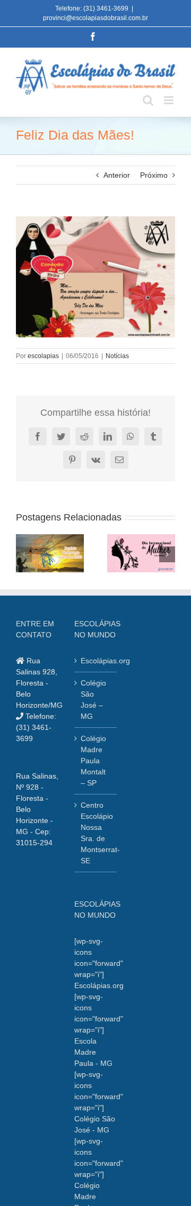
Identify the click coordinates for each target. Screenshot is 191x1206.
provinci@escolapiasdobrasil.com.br (95, 18)
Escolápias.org (96, 660)
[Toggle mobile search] (148, 100)
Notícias (117, 356)
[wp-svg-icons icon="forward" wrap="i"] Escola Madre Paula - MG (98, 1029)
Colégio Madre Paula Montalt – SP (93, 760)
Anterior (116, 175)
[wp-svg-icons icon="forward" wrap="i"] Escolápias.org (99, 963)
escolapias (43, 356)
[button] (24, 554)
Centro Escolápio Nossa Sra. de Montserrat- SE (96, 833)
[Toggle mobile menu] (169, 100)
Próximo (154, 175)
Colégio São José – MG (93, 699)
